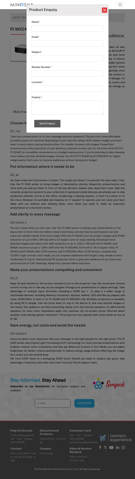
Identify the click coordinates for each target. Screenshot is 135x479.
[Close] (104, 10)
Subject (37, 52)
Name (36, 22)
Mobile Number (42, 67)
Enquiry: (37, 97)
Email (35, 37)
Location (38, 82)
